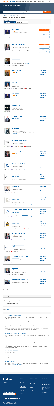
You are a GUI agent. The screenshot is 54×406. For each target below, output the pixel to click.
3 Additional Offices (14, 133)
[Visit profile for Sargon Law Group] (7, 107)
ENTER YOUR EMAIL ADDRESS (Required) (8, 392)
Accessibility (22, 382)
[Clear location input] (42, 12)
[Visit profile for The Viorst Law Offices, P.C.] (7, 154)
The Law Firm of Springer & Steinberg (20, 256)
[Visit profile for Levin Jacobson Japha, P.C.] (7, 247)
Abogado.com (44, 387)
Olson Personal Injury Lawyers (19, 44)
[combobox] (13, 12)
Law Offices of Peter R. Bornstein (19, 140)
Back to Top (27, 372)
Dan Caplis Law (15, 128)
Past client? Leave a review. (15, 60)
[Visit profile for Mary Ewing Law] (7, 224)
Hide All (8, 309)
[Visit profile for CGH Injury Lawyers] (7, 84)
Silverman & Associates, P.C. (18, 163)
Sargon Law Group (16, 105)
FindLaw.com (44, 381)
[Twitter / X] (13, 398)
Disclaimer (10, 403)
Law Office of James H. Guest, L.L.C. (20, 279)
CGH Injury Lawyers (16, 82)
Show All (4, 309)
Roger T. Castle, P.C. (16, 198)
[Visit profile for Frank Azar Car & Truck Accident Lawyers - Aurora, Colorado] (7, 212)
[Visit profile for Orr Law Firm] (7, 270)
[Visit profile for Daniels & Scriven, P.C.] (7, 119)
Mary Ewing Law (15, 222)
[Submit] (15, 394)
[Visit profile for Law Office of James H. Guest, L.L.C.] (7, 282)
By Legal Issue (22, 390)
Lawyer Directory (5, 15)
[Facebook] (8, 398)
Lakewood (18, 304)
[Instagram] (15, 398)
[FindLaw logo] (6, 1)
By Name (21, 393)
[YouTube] (11, 398)
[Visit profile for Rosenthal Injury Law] (7, 73)
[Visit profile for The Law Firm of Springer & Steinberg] (7, 259)
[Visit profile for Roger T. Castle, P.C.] (7, 200)
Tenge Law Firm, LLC (16, 29)
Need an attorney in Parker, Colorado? (11, 323)
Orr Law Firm (15, 268)
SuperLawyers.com (44, 384)
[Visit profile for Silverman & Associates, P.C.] (7, 166)
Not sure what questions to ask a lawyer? (11, 350)
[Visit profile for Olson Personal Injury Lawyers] (7, 47)
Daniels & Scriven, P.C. (17, 116)
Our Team (21, 381)
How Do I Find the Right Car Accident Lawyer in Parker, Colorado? (15, 333)
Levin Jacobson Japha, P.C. (18, 245)
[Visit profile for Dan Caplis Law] (7, 131)
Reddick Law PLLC (16, 174)
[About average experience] (31, 39)
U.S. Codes (31, 390)
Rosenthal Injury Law (17, 70)
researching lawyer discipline (16, 364)
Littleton (12, 304)
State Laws (31, 387)
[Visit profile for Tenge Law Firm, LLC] (7, 32)
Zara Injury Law (15, 186)
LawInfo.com (44, 390)
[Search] (50, 1)
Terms (4, 403)
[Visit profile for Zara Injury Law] (7, 189)
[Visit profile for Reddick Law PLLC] (7, 177)
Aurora (5, 304)
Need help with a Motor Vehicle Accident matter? (13, 315)
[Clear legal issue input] (22, 12)
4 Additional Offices (27, 121)
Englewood (8, 304)
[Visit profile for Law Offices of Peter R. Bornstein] (7, 143)
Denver (15, 304)
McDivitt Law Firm (16, 59)
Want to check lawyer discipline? (10, 361)
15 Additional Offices (25, 215)
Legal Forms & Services (33, 381)
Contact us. (11, 385)
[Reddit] (17, 398)
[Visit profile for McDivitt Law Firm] (7, 61)
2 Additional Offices (26, 63)
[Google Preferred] (19, 398)
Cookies (15, 403)
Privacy (7, 403)
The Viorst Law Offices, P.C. (18, 151)
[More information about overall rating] (17, 31)
